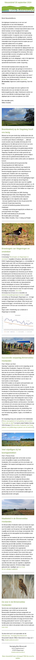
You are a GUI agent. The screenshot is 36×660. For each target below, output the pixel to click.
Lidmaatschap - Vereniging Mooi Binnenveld (14, 635)
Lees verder (23, 79)
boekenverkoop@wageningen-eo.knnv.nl (13, 295)
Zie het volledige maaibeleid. (10, 569)
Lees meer (18, 290)
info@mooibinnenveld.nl (11, 640)
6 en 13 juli (22, 567)
